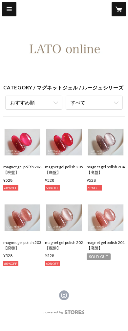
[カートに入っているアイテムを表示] (119, 9)
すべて (78, 102)
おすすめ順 (22, 102)
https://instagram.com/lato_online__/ (64, 295)
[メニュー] (9, 9)
